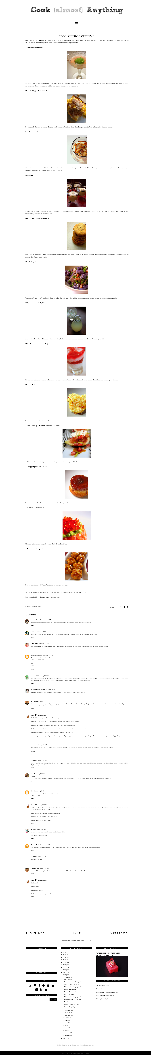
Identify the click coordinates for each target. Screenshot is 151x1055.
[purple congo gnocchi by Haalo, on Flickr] (76, 293)
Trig (32, 701)
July (66, 1020)
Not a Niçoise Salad (69, 994)
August (67, 1017)
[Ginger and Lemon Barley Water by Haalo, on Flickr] (76, 334)
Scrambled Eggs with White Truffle (37, 91)
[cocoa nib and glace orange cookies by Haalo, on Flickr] (76, 250)
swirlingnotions (35, 868)
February (67, 1032)
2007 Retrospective (69, 979)
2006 (64, 1038)
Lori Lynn (33, 829)
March (67, 1030)
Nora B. (33, 774)
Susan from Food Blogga (38, 689)
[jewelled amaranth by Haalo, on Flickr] (77, 163)
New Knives (67, 1002)
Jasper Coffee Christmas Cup (72, 984)
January (67, 1035)
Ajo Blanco (29, 175)
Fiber (32, 791)
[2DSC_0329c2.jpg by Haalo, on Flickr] (77, 539)
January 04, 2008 (45, 844)
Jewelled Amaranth (32, 132)
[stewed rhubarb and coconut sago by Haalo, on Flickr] (76, 375)
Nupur (32, 631)
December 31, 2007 (45, 620)
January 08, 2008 (42, 880)
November (68, 1010)
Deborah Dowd (35, 620)
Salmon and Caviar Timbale (35, 508)
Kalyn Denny (34, 643)
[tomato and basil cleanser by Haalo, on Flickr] (76, 79)
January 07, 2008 (44, 868)
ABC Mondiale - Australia (103, 985)
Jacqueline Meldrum (36, 655)
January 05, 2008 (43, 856)
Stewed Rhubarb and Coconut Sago (37, 344)
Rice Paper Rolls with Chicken (72, 999)
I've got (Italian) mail (70, 992)
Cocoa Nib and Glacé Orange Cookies (37, 218)
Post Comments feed (81, 940)
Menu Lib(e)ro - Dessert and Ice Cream (107, 992)
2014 (64, 957)
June (66, 1022)
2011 (64, 964)
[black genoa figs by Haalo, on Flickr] (77, 457)
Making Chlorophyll (102, 999)
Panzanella (99, 989)
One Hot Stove (36, 40)
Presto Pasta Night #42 (70, 989)
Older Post (118, 933)
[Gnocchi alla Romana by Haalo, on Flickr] (76, 416)
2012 (64, 962)
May (66, 1025)
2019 (64, 952)
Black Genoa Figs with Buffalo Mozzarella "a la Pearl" (43, 426)
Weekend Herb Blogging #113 (72, 987)
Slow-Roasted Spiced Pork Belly (105, 995)
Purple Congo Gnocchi (33, 262)
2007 (64, 975)
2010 (64, 967)
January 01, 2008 (44, 676)
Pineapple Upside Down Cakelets (37, 467)
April (66, 1027)
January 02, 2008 (42, 805)
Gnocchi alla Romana (32, 385)
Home (77, 933)
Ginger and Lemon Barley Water (36, 303)
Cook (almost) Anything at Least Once (72, 1045)
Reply (32, 625)
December (68, 977)
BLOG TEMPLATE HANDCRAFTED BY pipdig (76, 1053)
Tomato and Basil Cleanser (34, 47)
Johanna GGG (35, 676)
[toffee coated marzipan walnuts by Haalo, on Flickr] (76, 580)
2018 (64, 954)
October (67, 1012)
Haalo (32, 715)
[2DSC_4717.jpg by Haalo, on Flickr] (76, 498)
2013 (64, 959)
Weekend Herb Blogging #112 (72, 997)
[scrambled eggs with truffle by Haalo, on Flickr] (76, 122)
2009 (64, 970)
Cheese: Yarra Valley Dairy (71, 1004)
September (68, 1015)
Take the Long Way (69, 1007)
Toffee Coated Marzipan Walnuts (37, 549)
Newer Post (35, 933)
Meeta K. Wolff (35, 844)
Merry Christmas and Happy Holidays (74, 982)
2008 (64, 972)
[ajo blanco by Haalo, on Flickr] (76, 206)
